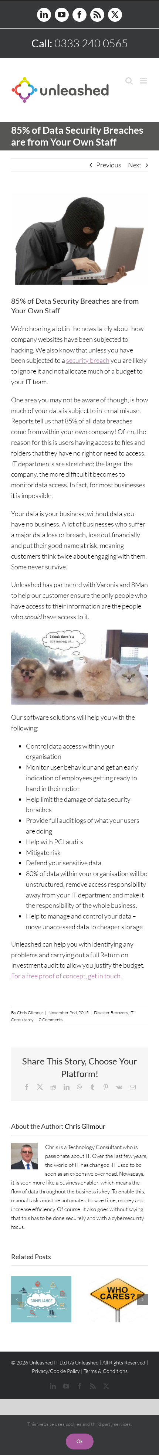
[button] (16, 1299)
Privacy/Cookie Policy (56, 1371)
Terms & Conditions (106, 1371)
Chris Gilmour (30, 1012)
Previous (108, 165)
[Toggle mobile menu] (144, 81)
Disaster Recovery (111, 1012)
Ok (80, 1441)
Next (134, 165)
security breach (87, 360)
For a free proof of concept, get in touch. (66, 976)
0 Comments (50, 1019)
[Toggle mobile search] (129, 81)
